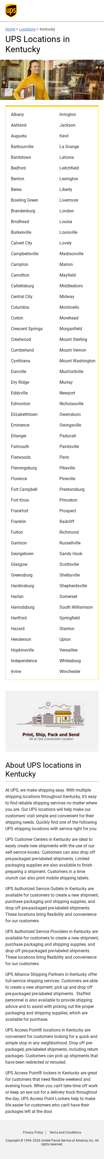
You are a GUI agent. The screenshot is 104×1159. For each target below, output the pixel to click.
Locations (27, 29)
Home (10, 29)
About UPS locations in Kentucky (43, 769)
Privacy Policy (33, 1132)
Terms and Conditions (65, 1132)
